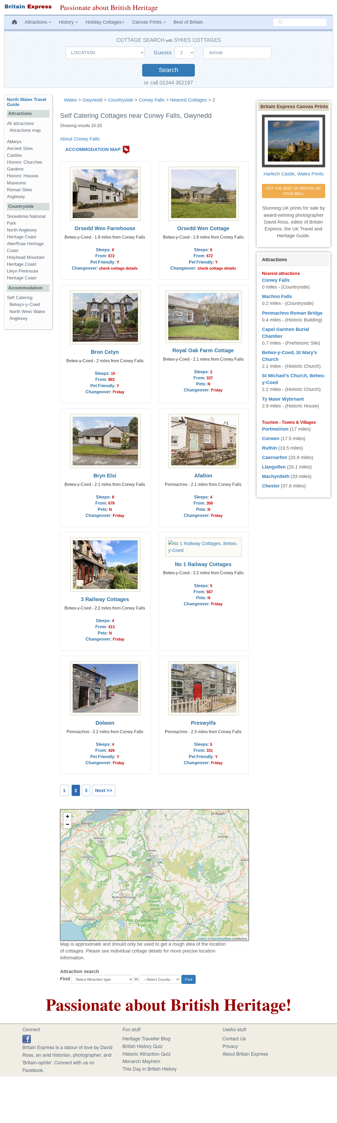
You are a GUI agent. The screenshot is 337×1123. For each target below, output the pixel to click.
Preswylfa (203, 723)
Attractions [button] (36, 22)
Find (65, 978)
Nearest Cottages (188, 100)
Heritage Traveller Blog (146, 1038)
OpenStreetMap (221, 938)
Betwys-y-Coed (24, 304)
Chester (271, 486)
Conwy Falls (152, 100)
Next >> (103, 790)
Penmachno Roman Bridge (292, 313)
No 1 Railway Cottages (203, 564)
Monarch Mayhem (141, 1060)
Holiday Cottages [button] (104, 22)
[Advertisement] (28, 414)
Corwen (270, 438)
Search (168, 70)
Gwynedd (92, 100)
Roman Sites (19, 189)
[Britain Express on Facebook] (26, 1038)
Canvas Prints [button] (147, 22)
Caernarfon (274, 457)
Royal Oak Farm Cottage (203, 350)
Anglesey (16, 196)
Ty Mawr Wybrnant (283, 399)
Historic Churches (24, 162)
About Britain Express (245, 1053)
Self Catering (19, 297)
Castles (14, 155)
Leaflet (201, 938)
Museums (16, 182)
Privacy (230, 1046)
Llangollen (274, 467)
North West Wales (27, 311)
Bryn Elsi (104, 476)
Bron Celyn (105, 352)
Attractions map (25, 130)
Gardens (15, 169)
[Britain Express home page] (28, 7)
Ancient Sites (20, 148)
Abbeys (14, 141)
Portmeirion (275, 429)
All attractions (20, 123)
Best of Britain (188, 22)
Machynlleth (275, 476)
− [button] (67, 824)
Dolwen (105, 723)
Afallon (203, 476)
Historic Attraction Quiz (146, 1053)
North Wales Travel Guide (26, 102)
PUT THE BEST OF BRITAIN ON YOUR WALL (294, 191)
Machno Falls (277, 296)
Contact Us (234, 1038)
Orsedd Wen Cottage (203, 228)
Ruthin (269, 448)
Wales (70, 100)
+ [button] (67, 816)
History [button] (67, 22)
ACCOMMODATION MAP (93, 149)
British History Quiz (142, 1046)
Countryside (120, 100)
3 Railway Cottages (105, 599)
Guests (163, 53)
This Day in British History (149, 1068)
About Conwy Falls (80, 139)
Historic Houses (22, 175)
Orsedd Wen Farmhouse (105, 228)
